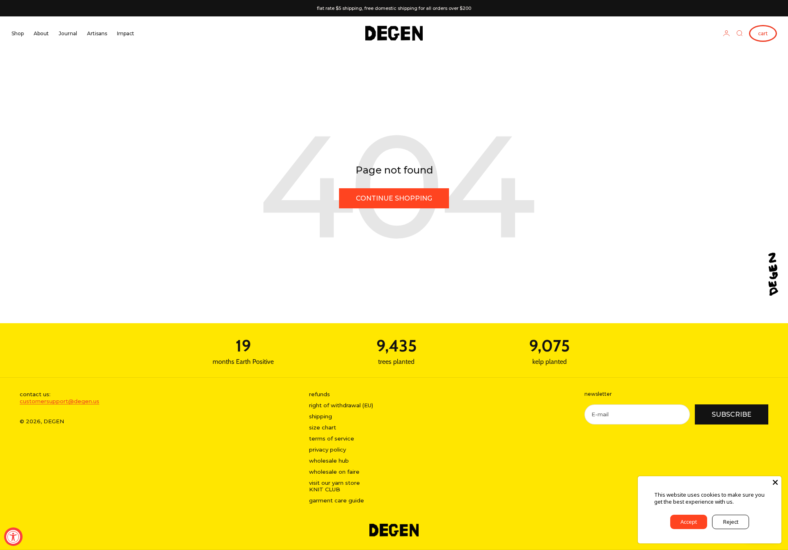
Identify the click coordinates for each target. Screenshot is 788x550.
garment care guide (336, 500)
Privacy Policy (751, 501)
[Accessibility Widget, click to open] (13, 536)
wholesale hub (329, 460)
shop (17, 33)
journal (68, 33)
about (41, 33)
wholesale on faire (334, 471)
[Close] (775, 482)
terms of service (331, 438)
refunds (319, 394)
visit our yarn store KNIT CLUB (334, 486)
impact (125, 33)
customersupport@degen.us (59, 401)
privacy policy (327, 449)
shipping (320, 416)
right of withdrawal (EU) (341, 405)
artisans (97, 33)
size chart (322, 427)
